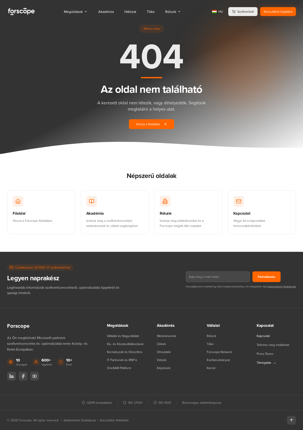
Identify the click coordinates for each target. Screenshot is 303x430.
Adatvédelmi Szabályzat (282, 286)
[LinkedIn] (11, 376)
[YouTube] (34, 376)
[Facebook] (23, 376)
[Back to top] (291, 420)
